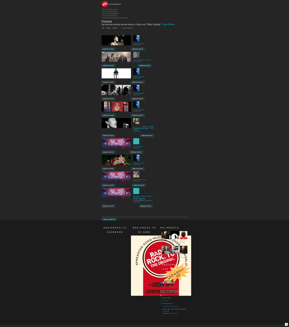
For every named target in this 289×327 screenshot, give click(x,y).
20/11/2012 (138, 148)
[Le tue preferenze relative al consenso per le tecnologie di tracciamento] (286, 324)
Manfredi (141, 146)
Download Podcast (137, 49)
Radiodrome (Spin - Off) (143, 128)
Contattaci (165, 300)
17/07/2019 (138, 131)
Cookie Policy (175, 306)
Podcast (108, 28)
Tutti (103, 28)
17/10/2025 (138, 61)
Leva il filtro (168, 24)
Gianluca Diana (142, 179)
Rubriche (115, 28)
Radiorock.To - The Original (145, 60)
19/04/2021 (138, 111)
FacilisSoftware (173, 313)
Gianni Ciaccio (149, 196)
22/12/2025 (138, 45)
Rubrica (144, 126)
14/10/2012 (138, 164)
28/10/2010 (138, 181)
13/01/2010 (138, 202)
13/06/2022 (138, 94)
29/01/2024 (138, 78)
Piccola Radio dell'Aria (139, 197)
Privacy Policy (166, 306)
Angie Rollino (151, 126)
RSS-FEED (165, 295)
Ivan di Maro (141, 43)
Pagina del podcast (108, 49)
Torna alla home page (109, 219)
